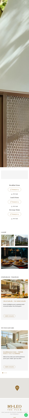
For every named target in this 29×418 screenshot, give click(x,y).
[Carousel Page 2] (14, 165)
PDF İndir (15, 194)
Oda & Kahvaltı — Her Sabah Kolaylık (14, 301)
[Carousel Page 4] (6, 372)
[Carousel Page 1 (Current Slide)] (13, 165)
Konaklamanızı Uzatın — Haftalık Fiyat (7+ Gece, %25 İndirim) (13, 352)
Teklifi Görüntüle (9, 316)
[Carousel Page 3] (5, 372)
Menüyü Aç (15, 189)
